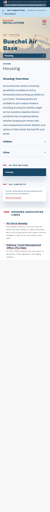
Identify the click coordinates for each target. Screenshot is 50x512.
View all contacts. (13, 197)
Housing (9, 172)
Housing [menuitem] (8, 55)
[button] (25, 5)
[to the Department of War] (5, 2)
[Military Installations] (13, 23)
